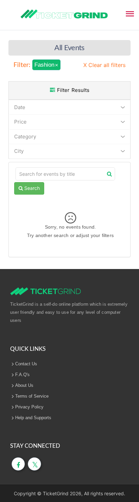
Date (19, 107)
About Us (24, 385)
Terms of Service (32, 396)
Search (31, 188)
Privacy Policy (29, 406)
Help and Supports (33, 417)
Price (20, 122)
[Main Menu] (130, 13)
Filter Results (72, 90)
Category (25, 136)
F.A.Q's (22, 374)
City (19, 151)
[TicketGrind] (64, 14)
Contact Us (26, 363)
